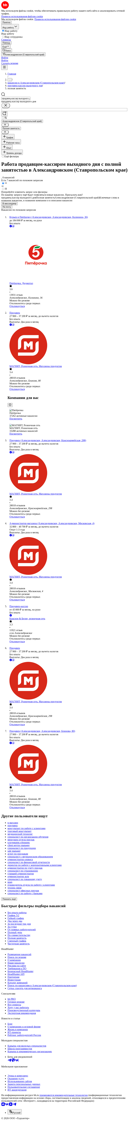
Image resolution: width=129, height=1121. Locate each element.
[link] (6, 50)
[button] (4, 57)
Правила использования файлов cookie (55, 19)
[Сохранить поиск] (4, 113)
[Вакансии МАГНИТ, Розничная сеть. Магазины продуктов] (67, 346)
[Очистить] (5, 105)
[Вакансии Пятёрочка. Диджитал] (67, 255)
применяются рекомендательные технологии (63, 1095)
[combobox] (15, 98)
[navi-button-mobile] (4, 67)
